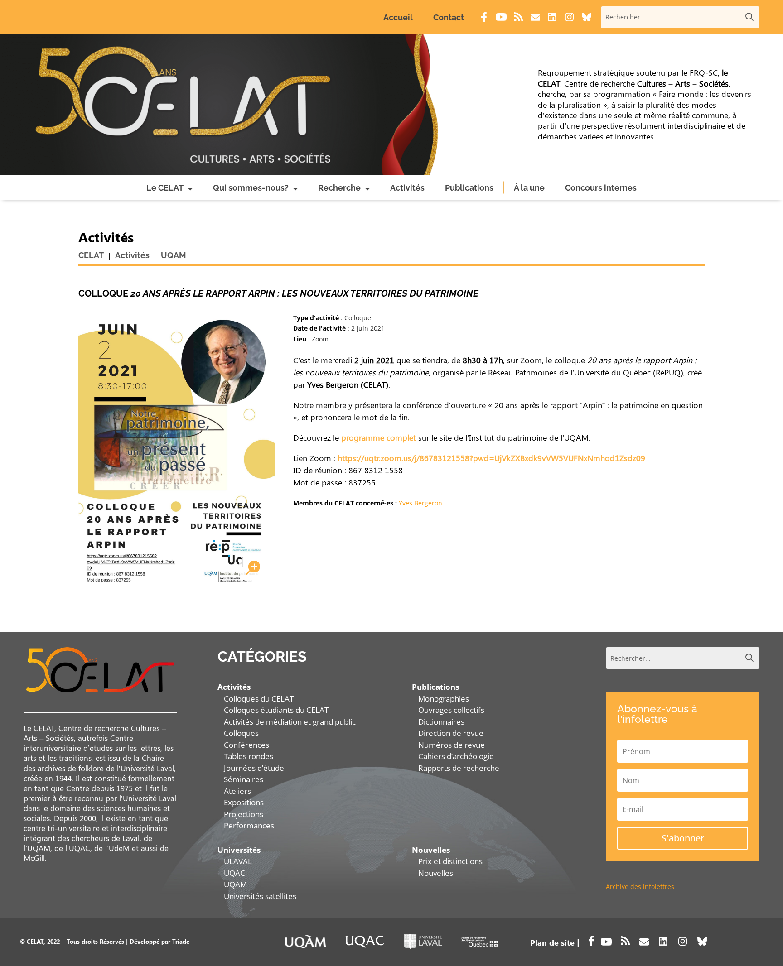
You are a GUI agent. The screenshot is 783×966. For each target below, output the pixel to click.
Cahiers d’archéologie (456, 756)
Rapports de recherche (458, 768)
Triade (180, 941)
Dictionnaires (441, 721)
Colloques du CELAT (259, 698)
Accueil (398, 17)
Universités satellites (260, 896)
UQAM (235, 884)
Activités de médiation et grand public (290, 721)
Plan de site (552, 942)
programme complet (378, 437)
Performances (249, 825)
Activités (407, 187)
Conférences (246, 745)
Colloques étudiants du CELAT (276, 710)
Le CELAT (165, 187)
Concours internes (601, 187)
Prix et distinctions (450, 861)
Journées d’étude (254, 768)
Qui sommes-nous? (251, 187)
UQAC (234, 873)
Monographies (443, 698)
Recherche (339, 187)
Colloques (241, 733)
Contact (448, 17)
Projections (243, 814)
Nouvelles (435, 873)
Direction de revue (450, 733)
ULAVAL (238, 861)
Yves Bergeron (420, 503)
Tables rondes (248, 756)
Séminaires (243, 779)
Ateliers (237, 791)
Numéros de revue (451, 745)
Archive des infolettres (640, 886)
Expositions (244, 802)
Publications (469, 187)
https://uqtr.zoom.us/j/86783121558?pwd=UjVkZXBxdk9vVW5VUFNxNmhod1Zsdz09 (491, 457)
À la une (529, 187)
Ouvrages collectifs (451, 710)
